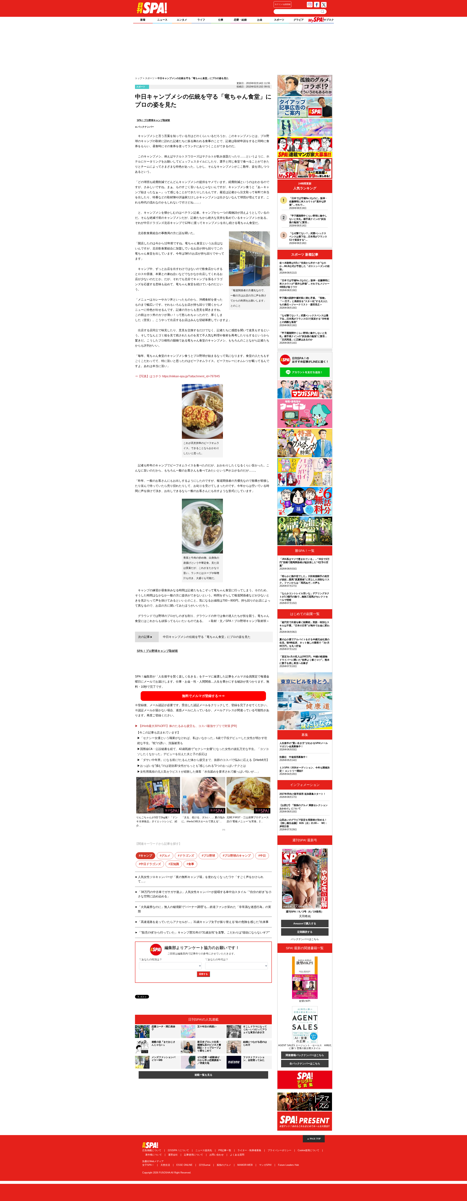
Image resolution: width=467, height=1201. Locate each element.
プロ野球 (209, 855)
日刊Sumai (205, 1165)
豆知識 (174, 864)
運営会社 (173, 1154)
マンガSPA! (265, 1165)
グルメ (165, 855)
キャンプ (146, 855)
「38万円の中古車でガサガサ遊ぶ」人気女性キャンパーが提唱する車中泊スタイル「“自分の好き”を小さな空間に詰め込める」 (204, 894)
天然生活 (166, 1165)
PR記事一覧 (225, 1150)
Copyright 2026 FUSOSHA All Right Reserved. (166, 1172)
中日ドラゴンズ (150, 864)
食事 (191, 864)
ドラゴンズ (187, 855)
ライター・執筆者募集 (250, 1150)
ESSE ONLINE (184, 1165)
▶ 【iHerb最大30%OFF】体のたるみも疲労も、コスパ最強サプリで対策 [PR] (186, 726)
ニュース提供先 (204, 1150)
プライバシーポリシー (280, 1150)
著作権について (154, 1154)
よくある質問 (237, 1154)
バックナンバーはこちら (305, 939)
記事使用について (194, 1154)
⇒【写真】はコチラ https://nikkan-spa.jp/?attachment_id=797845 (177, 376)
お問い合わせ (216, 1154)
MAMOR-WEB (245, 1165)
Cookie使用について (309, 1150)
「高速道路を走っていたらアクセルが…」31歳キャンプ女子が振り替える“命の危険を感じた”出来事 (203, 921)
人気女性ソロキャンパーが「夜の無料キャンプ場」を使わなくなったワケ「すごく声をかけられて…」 (200, 879)
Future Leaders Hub (288, 1165)
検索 (323, 11)
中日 (263, 855)
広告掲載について (152, 1150)
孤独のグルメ (224, 1165)
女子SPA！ (148, 1165)
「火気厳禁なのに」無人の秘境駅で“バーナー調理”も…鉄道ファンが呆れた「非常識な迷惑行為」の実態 (204, 909)
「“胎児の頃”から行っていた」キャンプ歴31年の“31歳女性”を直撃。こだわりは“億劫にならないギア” (204, 932)
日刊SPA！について (179, 1150)
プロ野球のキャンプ (237, 855)
